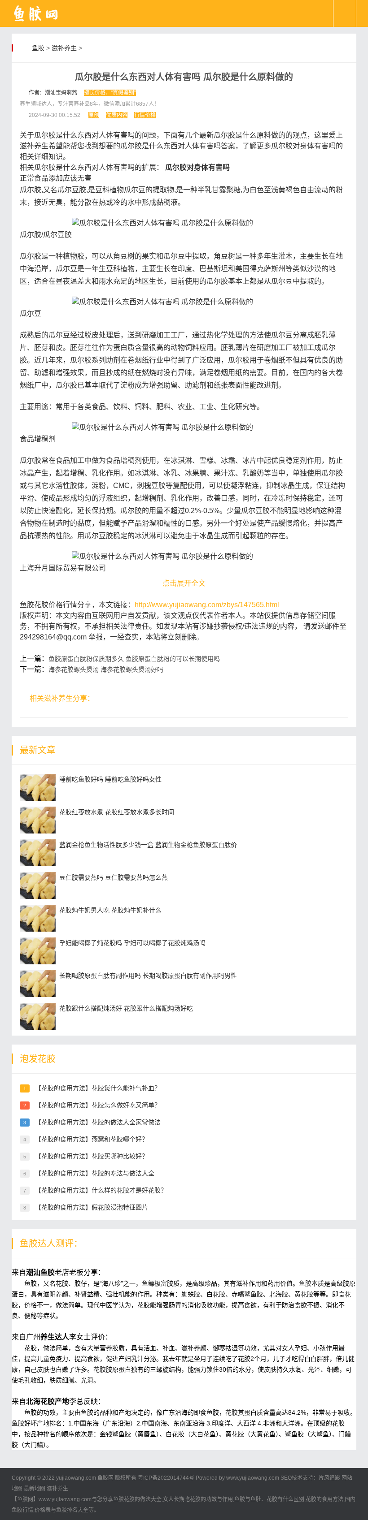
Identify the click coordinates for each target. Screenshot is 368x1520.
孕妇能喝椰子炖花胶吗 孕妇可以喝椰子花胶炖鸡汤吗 (132, 942)
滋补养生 (64, 48)
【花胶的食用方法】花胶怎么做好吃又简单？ (98, 1105)
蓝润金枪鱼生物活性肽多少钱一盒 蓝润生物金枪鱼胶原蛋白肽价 (148, 844)
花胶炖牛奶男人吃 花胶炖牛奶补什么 (110, 910)
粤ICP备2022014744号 (166, 1478)
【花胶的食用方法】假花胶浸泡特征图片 (91, 1207)
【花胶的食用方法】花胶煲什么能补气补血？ (98, 1088)
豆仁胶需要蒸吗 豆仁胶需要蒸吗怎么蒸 (113, 877)
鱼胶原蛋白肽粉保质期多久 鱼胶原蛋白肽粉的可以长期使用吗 (134, 658)
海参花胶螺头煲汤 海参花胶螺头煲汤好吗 (105, 669)
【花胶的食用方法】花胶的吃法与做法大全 (94, 1173)
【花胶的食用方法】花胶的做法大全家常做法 (98, 1122)
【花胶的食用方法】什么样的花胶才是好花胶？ (101, 1190)
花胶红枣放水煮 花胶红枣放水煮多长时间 (116, 812)
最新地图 (34, 1488)
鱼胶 (38, 48)
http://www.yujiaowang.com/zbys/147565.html (207, 605)
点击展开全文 (184, 583)
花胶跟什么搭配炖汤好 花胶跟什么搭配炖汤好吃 (126, 1008)
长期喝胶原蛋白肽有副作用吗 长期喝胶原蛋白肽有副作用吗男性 (148, 975)
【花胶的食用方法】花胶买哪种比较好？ (91, 1156)
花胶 (99, 1369)
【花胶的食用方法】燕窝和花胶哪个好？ (91, 1139)
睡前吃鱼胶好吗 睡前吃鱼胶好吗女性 (110, 779)
